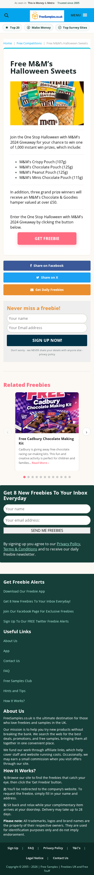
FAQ (6, 671)
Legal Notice (34, 858)
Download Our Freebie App (24, 591)
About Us (10, 641)
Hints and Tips (14, 691)
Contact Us (11, 661)
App (6, 651)
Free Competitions (29, 43)
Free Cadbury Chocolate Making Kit (46, 440)
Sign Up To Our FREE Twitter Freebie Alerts (36, 621)
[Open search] (6, 15)
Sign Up (13, 848)
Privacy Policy (68, 543)
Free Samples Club (17, 681)
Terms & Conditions (20, 549)
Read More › (40, 463)
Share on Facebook (49, 265)
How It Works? (14, 701)
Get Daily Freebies (49, 290)
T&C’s (76, 848)
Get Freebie (47, 238)
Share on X (49, 277)
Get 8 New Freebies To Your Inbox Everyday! (36, 601)
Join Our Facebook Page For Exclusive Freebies (38, 611)
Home (7, 43)
